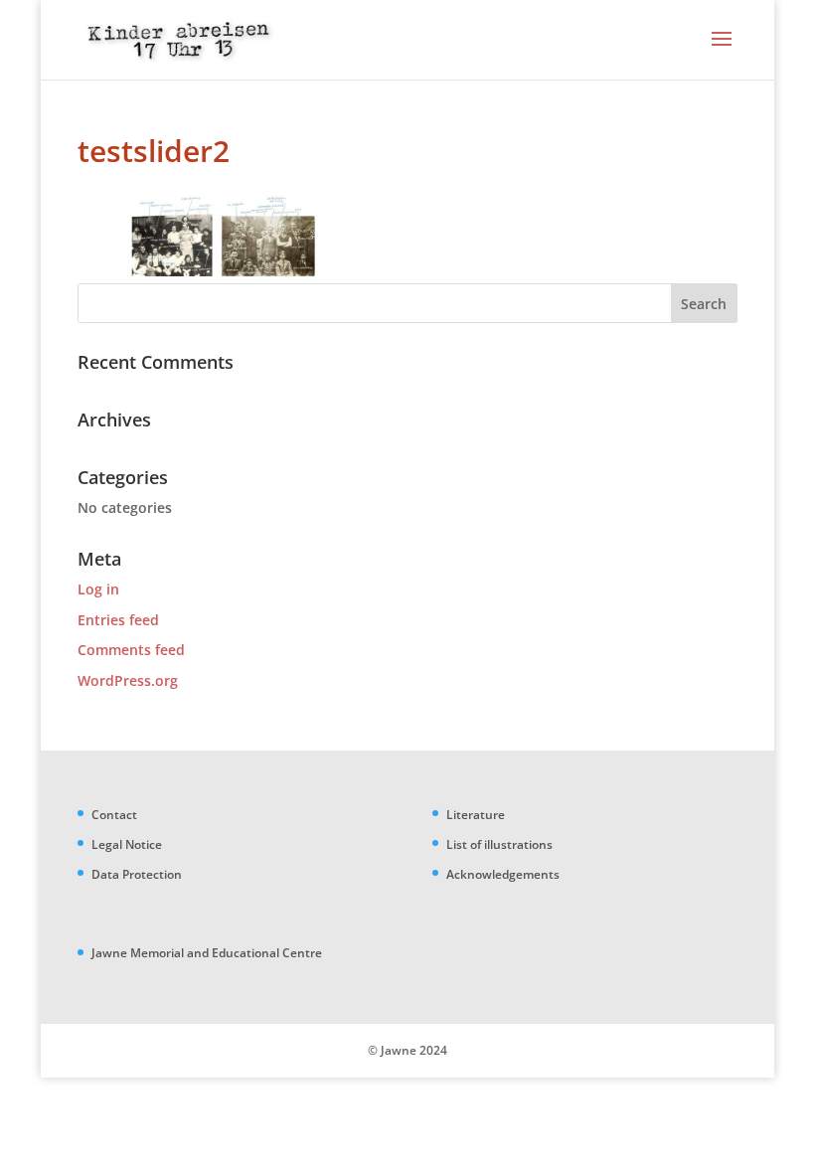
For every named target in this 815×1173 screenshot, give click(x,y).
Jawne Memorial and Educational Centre (206, 952)
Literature (475, 814)
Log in (98, 589)
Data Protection (136, 874)
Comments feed (131, 649)
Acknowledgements (503, 874)
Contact (114, 814)
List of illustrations (499, 844)
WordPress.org (128, 680)
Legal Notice (126, 844)
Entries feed (118, 619)
